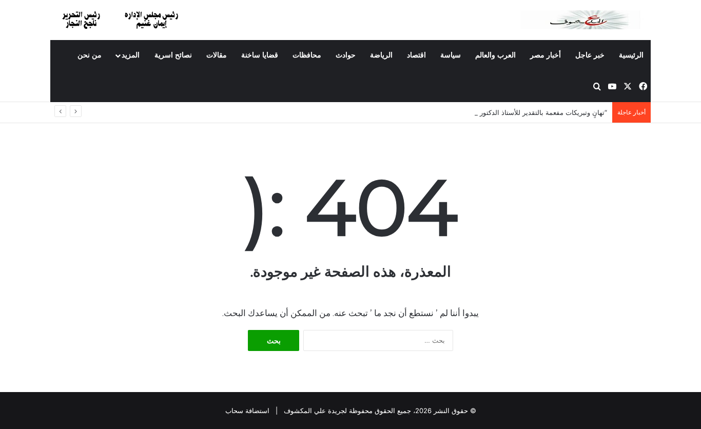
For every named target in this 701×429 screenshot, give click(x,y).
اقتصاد (416, 55)
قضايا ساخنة (259, 55)
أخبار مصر (545, 55)
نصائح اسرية (173, 55)
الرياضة (381, 55)
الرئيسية (631, 55)
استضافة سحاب (247, 410)
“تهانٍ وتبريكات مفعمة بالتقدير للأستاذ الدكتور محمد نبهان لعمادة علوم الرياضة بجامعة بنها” (478, 112)
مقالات (216, 55)
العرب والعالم (495, 55)
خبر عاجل (590, 55)
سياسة (450, 55)
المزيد (131, 55)
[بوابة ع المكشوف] (585, 19)
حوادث (346, 55)
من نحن (89, 55)
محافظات (307, 55)
